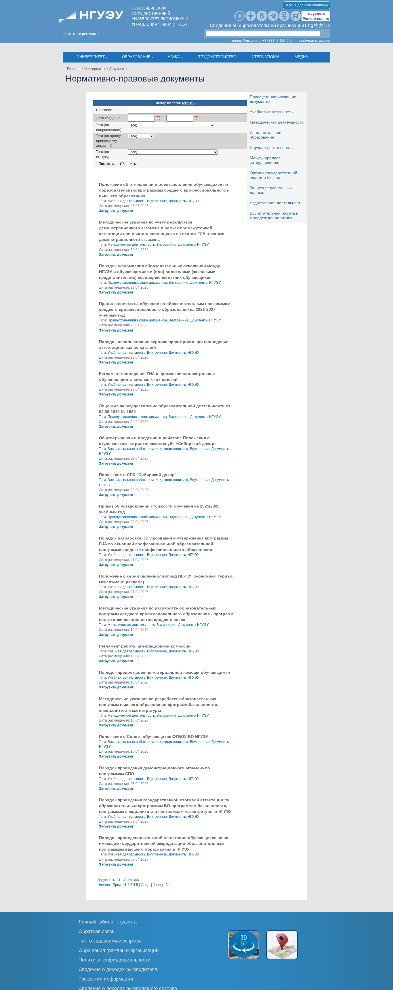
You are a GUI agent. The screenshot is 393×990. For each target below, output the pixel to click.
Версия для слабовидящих (307, 5)
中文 (318, 25)
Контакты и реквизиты (81, 34)
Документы (118, 69)
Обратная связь (97, 931)
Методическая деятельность (277, 122)
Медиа (301, 57)
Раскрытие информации (106, 978)
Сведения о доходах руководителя (118, 969)
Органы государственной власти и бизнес (273, 175)
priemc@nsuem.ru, (247, 41)
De (327, 25)
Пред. (117, 885)
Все (168, 885)
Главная (74, 69)
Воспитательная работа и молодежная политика (274, 215)
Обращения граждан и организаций (119, 950)
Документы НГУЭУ (184, 201)
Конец (158, 885)
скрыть (188, 103)
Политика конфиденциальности (114, 959)
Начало (104, 885)
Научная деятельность (271, 147)
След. (145, 885)
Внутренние (157, 201)
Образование (136, 57)
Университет (91, 57)
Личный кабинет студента (108, 921)
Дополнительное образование (265, 134)
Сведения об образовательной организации (257, 25)
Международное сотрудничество (265, 160)
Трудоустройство (217, 57)
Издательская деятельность (276, 202)
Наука (174, 57)
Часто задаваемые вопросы (110, 940)
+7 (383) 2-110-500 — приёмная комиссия (296, 41)
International (265, 57)
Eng (309, 25)
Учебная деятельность (271, 111)
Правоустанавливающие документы (137, 283)
